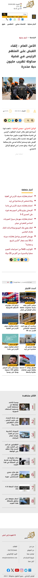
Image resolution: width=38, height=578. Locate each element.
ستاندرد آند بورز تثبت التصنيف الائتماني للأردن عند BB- (28, 328)
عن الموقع (30, 550)
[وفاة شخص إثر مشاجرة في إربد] (28, 339)
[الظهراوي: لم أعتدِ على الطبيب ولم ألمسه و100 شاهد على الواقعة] (24, 448)
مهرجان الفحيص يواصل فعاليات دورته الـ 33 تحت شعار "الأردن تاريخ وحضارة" (18, 240)
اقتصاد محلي (20, 24)
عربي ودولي (29, 303)
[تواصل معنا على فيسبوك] (11, 19)
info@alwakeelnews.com (9, 557)
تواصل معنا (30, 554)
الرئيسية (33, 37)
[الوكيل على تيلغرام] (25, 570)
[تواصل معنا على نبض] (23, 19)
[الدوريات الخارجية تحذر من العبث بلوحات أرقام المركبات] (24, 434)
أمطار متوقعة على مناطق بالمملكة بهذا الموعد (11, 501)
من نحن (31, 546)
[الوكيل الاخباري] (30, 535)
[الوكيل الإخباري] (29, 5)
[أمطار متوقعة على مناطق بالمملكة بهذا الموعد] (24, 501)
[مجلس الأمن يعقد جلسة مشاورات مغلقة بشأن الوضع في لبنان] (28, 297)
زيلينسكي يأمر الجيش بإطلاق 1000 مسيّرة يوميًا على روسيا (10, 370)
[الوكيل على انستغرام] (21, 570)
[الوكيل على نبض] (29, 570)
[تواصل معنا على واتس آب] (15, 19)
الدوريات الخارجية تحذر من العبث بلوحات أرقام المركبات (12, 434)
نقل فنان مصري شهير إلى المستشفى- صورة (11, 474)
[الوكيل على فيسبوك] (8, 570)
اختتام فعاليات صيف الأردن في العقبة (19, 196)
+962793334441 (12, 550)
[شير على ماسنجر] (13, 120)
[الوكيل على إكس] (12, 570)
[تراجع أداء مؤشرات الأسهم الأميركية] (10, 297)
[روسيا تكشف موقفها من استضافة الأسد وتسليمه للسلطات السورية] (24, 407)
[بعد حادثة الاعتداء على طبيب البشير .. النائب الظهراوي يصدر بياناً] (24, 421)
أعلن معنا (31, 561)
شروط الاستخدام (28, 557)
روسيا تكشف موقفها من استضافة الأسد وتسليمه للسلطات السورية (11, 407)
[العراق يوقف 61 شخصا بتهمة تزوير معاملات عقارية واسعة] (28, 360)
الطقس (10, 24)
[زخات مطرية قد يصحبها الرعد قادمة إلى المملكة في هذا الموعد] (24, 461)
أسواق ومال (12, 303)
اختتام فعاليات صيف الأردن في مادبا (19, 206)
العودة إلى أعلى (8, 535)
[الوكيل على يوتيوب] (17, 570)
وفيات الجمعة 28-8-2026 (11, 488)
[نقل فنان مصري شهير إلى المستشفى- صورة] (24, 474)
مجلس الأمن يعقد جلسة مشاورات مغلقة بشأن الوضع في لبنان (28, 307)
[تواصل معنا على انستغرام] (19, 19)
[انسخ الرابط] (5, 120)
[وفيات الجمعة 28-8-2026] (24, 487)
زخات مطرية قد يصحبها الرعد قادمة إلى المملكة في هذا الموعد (11, 461)
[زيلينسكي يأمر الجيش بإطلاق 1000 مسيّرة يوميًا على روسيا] (10, 360)
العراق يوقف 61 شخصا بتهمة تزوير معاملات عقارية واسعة (28, 370)
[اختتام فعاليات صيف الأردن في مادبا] (10, 339)
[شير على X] (16, 120)
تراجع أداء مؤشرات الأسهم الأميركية (11, 306)
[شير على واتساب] (9, 120)
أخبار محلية (32, 24)
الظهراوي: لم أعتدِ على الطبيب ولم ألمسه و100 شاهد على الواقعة (11, 448)
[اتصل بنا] (7, 19)
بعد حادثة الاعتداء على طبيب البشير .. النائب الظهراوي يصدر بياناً (11, 421)
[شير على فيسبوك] (20, 120)
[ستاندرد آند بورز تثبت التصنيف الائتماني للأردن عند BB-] (28, 318)
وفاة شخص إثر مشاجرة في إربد (21, 201)
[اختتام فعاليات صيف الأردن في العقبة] (10, 318)
